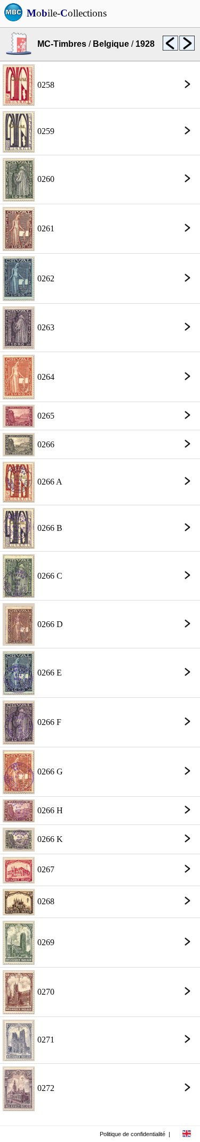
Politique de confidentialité (132, 1134)
